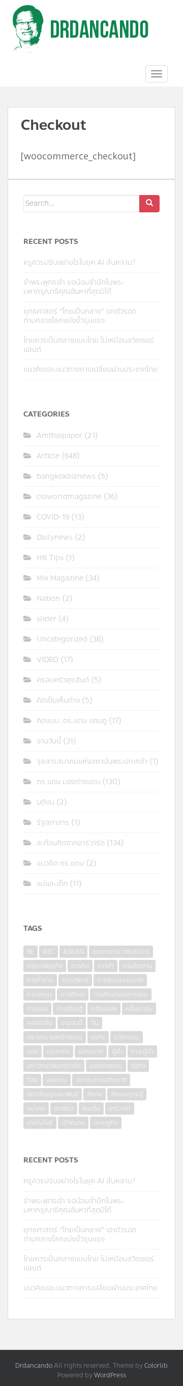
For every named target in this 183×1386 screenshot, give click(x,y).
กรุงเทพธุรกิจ (45, 966)
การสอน (37, 1008)
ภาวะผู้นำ (142, 1051)
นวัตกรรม (126, 1037)
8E (30, 951)
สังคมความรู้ (127, 1094)
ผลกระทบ (90, 1051)
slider (46, 619)
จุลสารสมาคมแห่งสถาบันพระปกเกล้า (92, 761)
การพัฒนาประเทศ (120, 980)
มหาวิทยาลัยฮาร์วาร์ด (54, 1065)
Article (48, 456)
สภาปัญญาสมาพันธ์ (52, 1094)
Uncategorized (62, 639)
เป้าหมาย (73, 1122)
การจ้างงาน (137, 966)
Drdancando (33, 1365)
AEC (48, 951)
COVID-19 (53, 517)
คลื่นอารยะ (139, 1008)
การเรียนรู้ (69, 1008)
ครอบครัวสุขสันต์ (63, 680)
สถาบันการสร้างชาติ (101, 1080)
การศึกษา (72, 994)
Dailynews (55, 537)
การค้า (106, 966)
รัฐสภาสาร (53, 822)
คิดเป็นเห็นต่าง (58, 700)
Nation (48, 598)
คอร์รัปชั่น (39, 1023)
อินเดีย (91, 1108)
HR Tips (50, 557)
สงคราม (56, 1080)
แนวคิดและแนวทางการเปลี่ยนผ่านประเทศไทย (90, 369)
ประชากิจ (58, 1051)
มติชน (45, 802)
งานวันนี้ (49, 741)
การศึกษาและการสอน (121, 994)
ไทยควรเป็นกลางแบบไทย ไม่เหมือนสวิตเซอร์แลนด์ (88, 345)
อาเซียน (64, 1108)
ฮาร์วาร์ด (120, 1108)
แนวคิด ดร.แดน (60, 863)
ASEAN (73, 951)
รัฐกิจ (138, 1065)
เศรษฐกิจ (106, 1122)
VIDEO (47, 659)
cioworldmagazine (69, 496)
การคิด (80, 966)
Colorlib (156, 1365)
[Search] (149, 203)
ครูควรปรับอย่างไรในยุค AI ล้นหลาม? (79, 262)
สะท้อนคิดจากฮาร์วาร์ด (71, 843)
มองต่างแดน (106, 1065)
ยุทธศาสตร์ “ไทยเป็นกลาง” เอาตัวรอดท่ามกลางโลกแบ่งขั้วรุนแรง (79, 316)
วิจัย (32, 1080)
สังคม (94, 1094)
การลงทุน (39, 994)
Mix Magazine (60, 578)
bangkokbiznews (66, 476)
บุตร (32, 1051)
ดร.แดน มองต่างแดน (68, 782)
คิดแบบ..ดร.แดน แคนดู (72, 720)
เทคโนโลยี (40, 1122)
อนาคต (36, 1108)
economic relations (121, 951)
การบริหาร (75, 980)
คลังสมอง (104, 1008)
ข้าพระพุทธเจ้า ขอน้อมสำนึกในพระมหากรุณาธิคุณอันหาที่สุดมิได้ (73, 287)
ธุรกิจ (98, 1037)
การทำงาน (40, 980)
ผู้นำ (117, 1051)
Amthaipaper (59, 435)
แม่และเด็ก (52, 883)
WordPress (110, 1375)
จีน (95, 1023)
